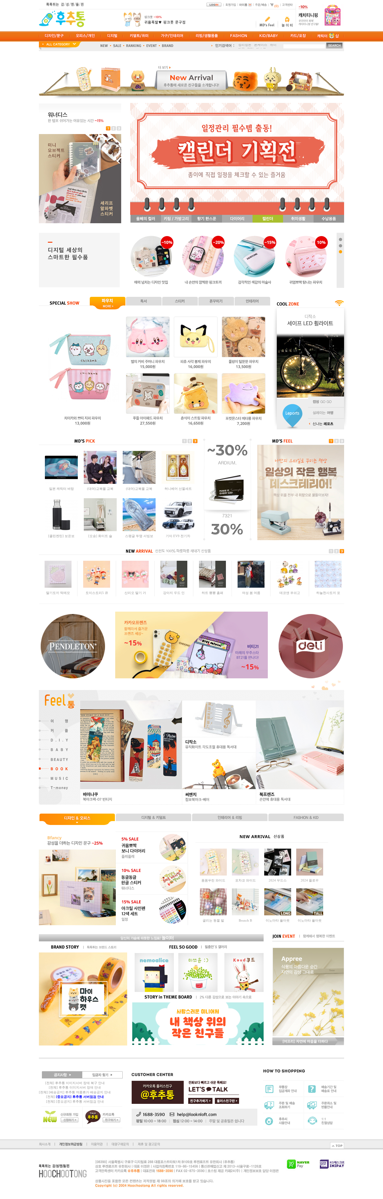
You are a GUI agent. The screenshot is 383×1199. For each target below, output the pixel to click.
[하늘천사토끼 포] (328, 586)
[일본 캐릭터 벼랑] (61, 482)
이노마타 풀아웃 (278, 920)
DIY (250, 46)
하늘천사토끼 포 (328, 593)
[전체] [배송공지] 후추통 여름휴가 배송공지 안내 (75, 1092)
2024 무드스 (278, 880)
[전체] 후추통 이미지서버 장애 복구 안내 (75, 1083)
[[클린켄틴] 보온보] (61, 530)
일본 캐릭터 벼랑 (61, 488)
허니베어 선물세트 (178, 488)
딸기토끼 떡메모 (58, 593)
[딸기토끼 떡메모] (58, 586)
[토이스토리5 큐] (96, 586)
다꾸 (241, 46)
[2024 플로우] (309, 874)
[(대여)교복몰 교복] (100, 482)
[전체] (75, 1096)
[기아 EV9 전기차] (178, 530)
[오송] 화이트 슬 (100, 536)
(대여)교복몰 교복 (100, 488)
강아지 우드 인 (174, 593)
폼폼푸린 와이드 (213, 880)
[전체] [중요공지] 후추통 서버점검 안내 (75, 1101)
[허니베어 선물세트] (178, 482)
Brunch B (245, 920)
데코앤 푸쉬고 (289, 593)
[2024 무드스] (277, 874)
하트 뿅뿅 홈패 (212, 593)
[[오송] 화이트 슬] (100, 530)
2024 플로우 (310, 880)
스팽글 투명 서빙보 (139, 536)
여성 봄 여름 (251, 593)
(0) (276, 6)
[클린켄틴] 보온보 (61, 536)
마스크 (261, 46)
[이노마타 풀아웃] (277, 914)
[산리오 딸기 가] (135, 586)
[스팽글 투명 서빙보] (139, 530)
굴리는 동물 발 (213, 920)
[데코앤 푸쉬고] (289, 586)
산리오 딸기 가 (135, 593)
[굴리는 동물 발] (213, 914)
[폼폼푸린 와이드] (213, 874)
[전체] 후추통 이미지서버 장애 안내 (75, 1087)
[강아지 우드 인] (173, 586)
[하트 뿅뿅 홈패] (212, 586)
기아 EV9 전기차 (178, 536)
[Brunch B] (245, 914)
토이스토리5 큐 (97, 593)
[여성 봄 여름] (251, 586)
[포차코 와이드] (245, 874)
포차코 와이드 (245, 880)
